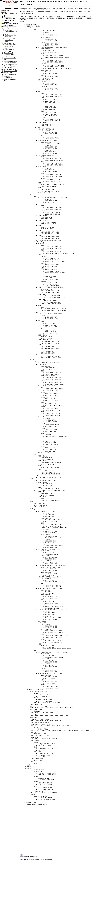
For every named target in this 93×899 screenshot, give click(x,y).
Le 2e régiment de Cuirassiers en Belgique (10, 39)
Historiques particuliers (9, 27)
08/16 (87, 16)
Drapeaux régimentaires (8, 76)
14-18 (5, 12)
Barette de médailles (10, 74)
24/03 (75, 18)
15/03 (42, 18)
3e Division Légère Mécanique (10, 35)
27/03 (86, 18)
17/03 (50, 18)
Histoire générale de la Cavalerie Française (10, 65)
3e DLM (6, 28)
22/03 (68, 18)
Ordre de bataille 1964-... (10, 69)
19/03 (57, 18)
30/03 (24, 19)
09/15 (47, 16)
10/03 (24, 18)
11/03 (28, 18)
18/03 (53, 18)
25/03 (79, 18)
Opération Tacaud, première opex (10, 50)
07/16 (83, 16)
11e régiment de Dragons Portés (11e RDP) (11, 31)
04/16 (72, 16)
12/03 (32, 18)
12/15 (58, 16)
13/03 (35, 18)
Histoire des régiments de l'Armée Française (10, 24)
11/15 (54, 16)
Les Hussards (8, 67)
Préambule (6, 10)
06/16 (79, 16)
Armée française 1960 (10, 71)
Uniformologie (7, 72)
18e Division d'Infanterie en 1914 (10, 17)
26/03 (82, 18)
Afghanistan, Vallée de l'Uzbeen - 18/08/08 (10, 46)
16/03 (46, 18)
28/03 (90, 18)
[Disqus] (56, 829)
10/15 (50, 16)
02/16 (65, 16)
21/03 (64, 18)
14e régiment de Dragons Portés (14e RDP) (10, 54)
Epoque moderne (9, 43)
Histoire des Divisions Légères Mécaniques (10, 61)
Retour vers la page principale (11, 8)
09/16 (90, 16)
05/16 (76, 16)
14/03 (39, 18)
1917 (35, 16)
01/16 (61, 16)
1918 (39, 16)
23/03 (71, 18)
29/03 (21, 19)
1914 (25, 16)
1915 (29, 16)
